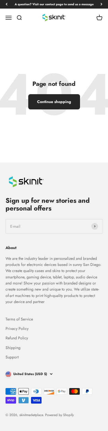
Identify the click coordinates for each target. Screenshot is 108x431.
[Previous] (6, 4)
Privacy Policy (17, 328)
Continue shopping (54, 101)
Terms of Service (19, 319)
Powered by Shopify (59, 414)
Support (12, 357)
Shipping (13, 347)
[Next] (101, 4)
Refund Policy (17, 338)
